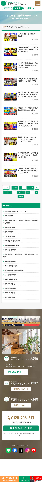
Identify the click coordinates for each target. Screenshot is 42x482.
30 (23, 192)
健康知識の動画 (10, 297)
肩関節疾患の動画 (10, 261)
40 (28, 192)
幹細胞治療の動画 (10, 288)
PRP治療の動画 (10, 293)
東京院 (7, 8)
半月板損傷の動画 (10, 250)
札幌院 (28, 8)
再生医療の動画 (10, 284)
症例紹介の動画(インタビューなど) (16, 211)
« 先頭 (15, 188)
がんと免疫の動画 (10, 275)
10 (32, 188)
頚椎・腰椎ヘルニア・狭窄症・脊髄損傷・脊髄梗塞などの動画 (20, 222)
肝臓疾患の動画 (10, 236)
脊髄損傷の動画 (10, 227)
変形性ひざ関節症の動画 (12, 241)
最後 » (21, 196)
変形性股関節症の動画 (12, 245)
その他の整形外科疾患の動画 (14, 270)
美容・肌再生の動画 (11, 279)
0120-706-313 (22, 418)
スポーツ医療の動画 (11, 266)
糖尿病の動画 (9, 232)
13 (10, 192)
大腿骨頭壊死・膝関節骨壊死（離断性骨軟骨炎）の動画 (20, 255)
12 (5, 192)
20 (19, 192)
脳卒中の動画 (9, 216)
